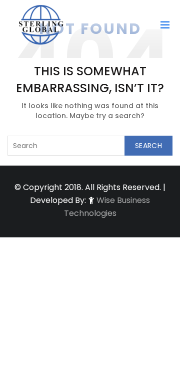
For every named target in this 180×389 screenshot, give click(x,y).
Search (148, 146)
